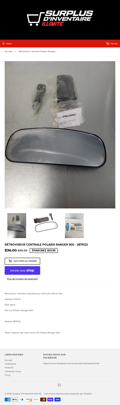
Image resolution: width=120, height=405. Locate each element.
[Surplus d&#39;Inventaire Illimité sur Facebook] (59, 385)
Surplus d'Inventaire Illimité (26, 393)
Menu (9, 43)
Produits (9, 367)
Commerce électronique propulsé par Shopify (68, 393)
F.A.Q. (8, 375)
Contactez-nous (13, 371)
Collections (10, 364)
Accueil (8, 51)
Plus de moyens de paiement (22, 279)
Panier (114, 43)
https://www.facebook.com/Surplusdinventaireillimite (71, 363)
